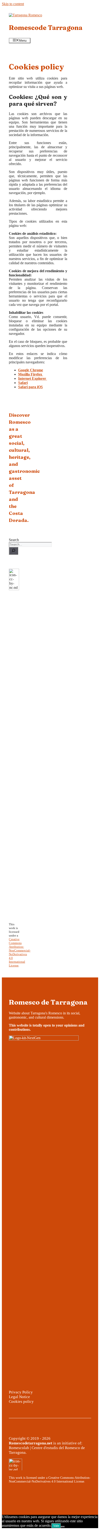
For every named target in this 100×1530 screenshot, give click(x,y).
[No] (63, 1526)
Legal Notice (19, 1397)
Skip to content (13, 4)
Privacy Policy (21, 1392)
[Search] (13, 551)
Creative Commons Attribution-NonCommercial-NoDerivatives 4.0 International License (19, 952)
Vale (56, 1525)
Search (14, 540)
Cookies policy (21, 1401)
